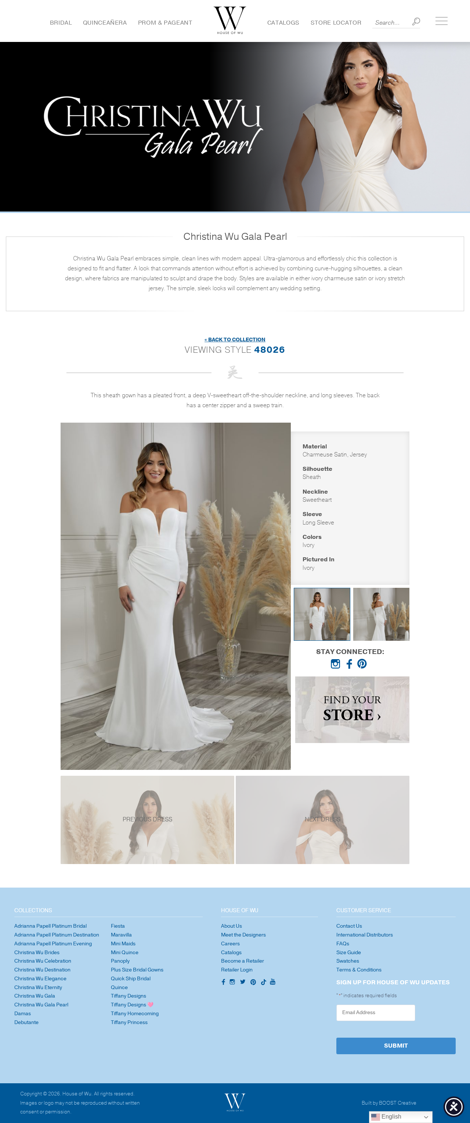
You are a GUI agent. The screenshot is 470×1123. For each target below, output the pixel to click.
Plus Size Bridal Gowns (137, 969)
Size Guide (348, 952)
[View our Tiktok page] (263, 983)
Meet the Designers (243, 934)
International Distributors (364, 934)
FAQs (342, 943)
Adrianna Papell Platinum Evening (53, 943)
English (390, 1116)
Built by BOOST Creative (389, 1103)
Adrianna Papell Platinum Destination (56, 934)
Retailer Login (237, 969)
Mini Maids (123, 943)
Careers (230, 943)
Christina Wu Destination (42, 969)
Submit (396, 1046)
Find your (352, 710)
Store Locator (336, 23)
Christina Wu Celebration (42, 960)
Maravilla (121, 934)
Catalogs (283, 23)
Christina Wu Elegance (40, 978)
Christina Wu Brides (36, 952)
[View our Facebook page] (350, 665)
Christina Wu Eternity (38, 987)
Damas (22, 1013)
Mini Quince (124, 952)
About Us (231, 926)
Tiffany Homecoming (135, 1013)
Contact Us (349, 926)
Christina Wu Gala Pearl (41, 1004)
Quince (119, 987)
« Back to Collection (235, 339)
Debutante (26, 1022)
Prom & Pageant (165, 23)
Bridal (61, 23)
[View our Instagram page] (337, 665)
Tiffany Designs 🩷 (132, 1004)
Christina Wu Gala (34, 995)
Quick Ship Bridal (131, 978)
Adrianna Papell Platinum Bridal (50, 926)
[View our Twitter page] (243, 983)
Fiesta (118, 926)
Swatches (347, 960)
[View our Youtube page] (272, 982)
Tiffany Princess (129, 1022)
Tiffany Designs (128, 995)
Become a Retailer (242, 960)
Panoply (120, 960)
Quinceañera (105, 23)
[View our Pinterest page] (363, 665)
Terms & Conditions (359, 969)
